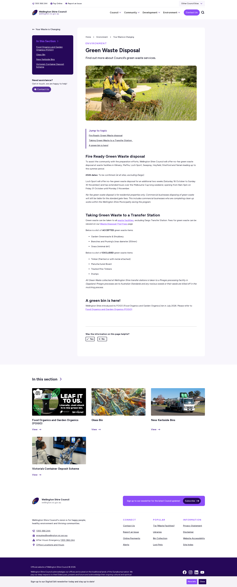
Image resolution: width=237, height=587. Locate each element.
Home (88, 37)
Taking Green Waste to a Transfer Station (111, 140)
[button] (192, 3)
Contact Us (192, 12)
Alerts (126, 544)
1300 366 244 (43, 530)
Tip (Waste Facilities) (163, 525)
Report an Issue (131, 532)
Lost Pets (158, 544)
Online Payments (131, 538)
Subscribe (190, 501)
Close (202, 582)
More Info (192, 582)
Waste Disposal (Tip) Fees (113, 224)
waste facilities (126, 220)
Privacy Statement (192, 525)
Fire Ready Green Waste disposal (105, 135)
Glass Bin (40, 54)
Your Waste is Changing (123, 37)
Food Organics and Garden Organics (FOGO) (49, 48)
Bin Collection (160, 538)
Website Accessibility (194, 538)
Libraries (157, 532)
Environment (102, 37)
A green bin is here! (98, 145)
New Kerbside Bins (45, 59)
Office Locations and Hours (50, 544)
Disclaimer (188, 532)
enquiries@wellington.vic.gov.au (51, 535)
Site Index (188, 544)
